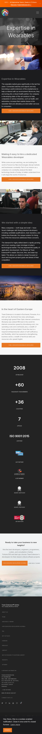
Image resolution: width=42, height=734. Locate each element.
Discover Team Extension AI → (21, 5)
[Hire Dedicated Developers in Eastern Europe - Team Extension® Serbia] (6, 12)
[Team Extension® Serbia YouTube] (13, 703)
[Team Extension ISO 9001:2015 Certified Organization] (19, 517)
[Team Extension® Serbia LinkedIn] (9, 703)
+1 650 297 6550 (6, 689)
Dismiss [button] (7, 730)
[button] (37, 11)
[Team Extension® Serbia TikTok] (21, 703)
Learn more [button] (15, 724)
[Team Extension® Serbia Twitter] (2, 703)
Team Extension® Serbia (10, 605)
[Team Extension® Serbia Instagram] (17, 703)
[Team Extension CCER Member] (19, 472)
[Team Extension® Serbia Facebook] (5, 703)
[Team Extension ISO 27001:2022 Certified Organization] (19, 503)
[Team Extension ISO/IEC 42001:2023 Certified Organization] (19, 489)
